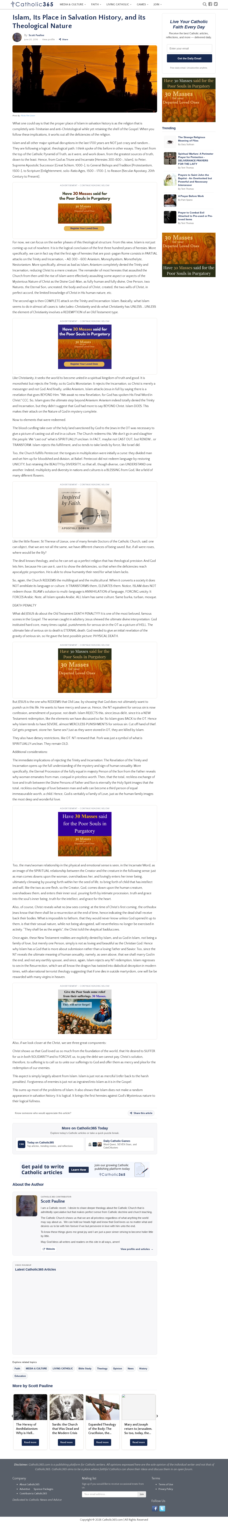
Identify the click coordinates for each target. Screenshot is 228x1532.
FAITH (95, 4)
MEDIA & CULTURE (72, 4)
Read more (30, 1442)
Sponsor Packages (43, 1489)
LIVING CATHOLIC (118, 4)
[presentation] (12, 1415)
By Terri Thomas (186, 168)
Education (20, 1376)
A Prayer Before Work (191, 196)
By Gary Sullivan (186, 144)
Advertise (25, 1489)
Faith (17, 1368)
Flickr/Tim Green (28, 116)
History (143, 1368)
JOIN (157, 4)
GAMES (142, 4)
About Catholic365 (30, 1484)
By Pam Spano (185, 200)
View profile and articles (137, 1249)
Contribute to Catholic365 (33, 1493)
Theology (102, 1368)
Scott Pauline (36, 35)
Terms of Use (166, 1484)
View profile (48, 39)
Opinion (117, 1368)
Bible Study (85, 1368)
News (131, 1368)
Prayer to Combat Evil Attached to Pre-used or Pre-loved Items (195, 216)
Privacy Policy (166, 1489)
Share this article (142, 1113)
